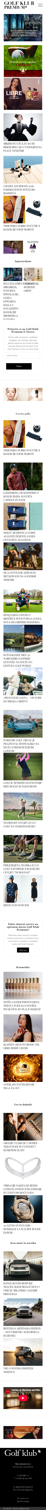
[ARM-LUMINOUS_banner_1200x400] (23, 400)
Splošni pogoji (23, 1501)
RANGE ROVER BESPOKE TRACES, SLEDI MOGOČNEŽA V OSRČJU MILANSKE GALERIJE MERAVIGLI (21, 1288)
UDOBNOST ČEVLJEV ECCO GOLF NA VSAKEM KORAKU (19, 824)
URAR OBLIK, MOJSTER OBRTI (31, 287)
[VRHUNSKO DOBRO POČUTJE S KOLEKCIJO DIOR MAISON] (23, 209)
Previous (9, 28)
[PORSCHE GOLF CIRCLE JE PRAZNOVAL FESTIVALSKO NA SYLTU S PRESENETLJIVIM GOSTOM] (23, 724)
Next (36, 28)
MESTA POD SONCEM (16, 905)
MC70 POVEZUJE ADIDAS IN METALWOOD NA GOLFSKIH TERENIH (19, 576)
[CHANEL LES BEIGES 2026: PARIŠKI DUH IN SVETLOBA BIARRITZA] (23, 169)
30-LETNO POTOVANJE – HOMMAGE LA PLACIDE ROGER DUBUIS (22, 1229)
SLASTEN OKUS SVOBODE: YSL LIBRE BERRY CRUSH (21, 1046)
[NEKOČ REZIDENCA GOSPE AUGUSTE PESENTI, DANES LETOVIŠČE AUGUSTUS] (23, 516)
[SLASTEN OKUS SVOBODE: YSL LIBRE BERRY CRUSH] (23, 1028)
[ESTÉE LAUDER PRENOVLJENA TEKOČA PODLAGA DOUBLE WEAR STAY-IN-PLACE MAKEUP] (23, 985)
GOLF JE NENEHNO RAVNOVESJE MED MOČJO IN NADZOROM (22, 784)
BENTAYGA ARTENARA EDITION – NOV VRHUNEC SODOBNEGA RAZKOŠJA (22, 1332)
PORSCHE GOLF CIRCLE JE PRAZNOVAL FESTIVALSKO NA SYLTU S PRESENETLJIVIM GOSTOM (21, 745)
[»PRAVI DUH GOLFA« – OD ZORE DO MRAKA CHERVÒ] (23, 681)
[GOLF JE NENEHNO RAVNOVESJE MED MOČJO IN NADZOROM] (23, 766)
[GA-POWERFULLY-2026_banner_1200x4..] (23, 1438)
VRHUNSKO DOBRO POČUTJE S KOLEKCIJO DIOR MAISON (21, 227)
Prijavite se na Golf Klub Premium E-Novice (23, 330)
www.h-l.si (24, 1498)
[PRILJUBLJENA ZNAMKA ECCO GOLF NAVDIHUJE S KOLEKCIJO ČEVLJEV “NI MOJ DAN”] (23, 849)
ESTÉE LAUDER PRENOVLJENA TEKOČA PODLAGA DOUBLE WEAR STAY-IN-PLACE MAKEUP (22, 1005)
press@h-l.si (24, 1475)
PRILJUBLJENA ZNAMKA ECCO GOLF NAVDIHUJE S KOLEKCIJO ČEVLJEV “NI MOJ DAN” (21, 868)
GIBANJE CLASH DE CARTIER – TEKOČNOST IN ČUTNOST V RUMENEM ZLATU (21, 1146)
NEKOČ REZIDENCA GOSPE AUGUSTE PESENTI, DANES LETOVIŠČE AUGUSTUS (19, 536)
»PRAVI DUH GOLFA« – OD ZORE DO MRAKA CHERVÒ (22, 699)
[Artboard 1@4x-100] (23, 76)
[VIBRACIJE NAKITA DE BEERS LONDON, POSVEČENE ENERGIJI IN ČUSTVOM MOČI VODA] (23, 1169)
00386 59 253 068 (24, 1478)
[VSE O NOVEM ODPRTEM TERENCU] (23, 1352)
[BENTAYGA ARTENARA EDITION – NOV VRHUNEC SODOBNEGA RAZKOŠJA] (23, 1312)
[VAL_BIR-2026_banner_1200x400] (23, 253)
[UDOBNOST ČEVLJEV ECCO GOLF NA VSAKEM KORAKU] (23, 806)
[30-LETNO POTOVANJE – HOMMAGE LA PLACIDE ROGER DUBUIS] (23, 1209)
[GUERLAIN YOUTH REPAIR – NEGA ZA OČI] (23, 1068)
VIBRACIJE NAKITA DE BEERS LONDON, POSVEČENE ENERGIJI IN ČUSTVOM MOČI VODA (22, 1189)
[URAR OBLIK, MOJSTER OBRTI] (33, 274)
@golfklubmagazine (24, 1487)
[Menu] (39, 5)
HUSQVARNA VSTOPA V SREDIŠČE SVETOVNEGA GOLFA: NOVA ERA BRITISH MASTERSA (22, 618)
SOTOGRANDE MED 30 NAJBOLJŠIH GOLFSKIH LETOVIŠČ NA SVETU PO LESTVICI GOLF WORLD (17, 660)
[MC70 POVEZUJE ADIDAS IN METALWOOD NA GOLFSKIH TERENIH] (23, 556)
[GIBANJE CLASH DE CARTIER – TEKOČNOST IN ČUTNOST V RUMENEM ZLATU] (23, 1127)
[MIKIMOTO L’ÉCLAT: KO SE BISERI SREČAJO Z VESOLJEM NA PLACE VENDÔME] (23, 127)
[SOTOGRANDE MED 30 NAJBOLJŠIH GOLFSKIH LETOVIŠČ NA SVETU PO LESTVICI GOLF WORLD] (23, 638)
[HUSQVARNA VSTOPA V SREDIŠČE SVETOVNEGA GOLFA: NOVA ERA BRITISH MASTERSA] (23, 599)
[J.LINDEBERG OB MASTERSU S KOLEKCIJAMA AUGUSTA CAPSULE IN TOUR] (23, 476)
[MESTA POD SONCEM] (23, 889)
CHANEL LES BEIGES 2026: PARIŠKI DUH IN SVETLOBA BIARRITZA (19, 189)
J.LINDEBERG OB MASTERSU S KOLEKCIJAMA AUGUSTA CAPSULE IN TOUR (21, 496)
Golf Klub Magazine (24, 1490)
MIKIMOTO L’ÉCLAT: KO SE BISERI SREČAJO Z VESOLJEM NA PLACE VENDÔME (22, 147)
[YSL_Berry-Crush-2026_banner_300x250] (23, 109)
